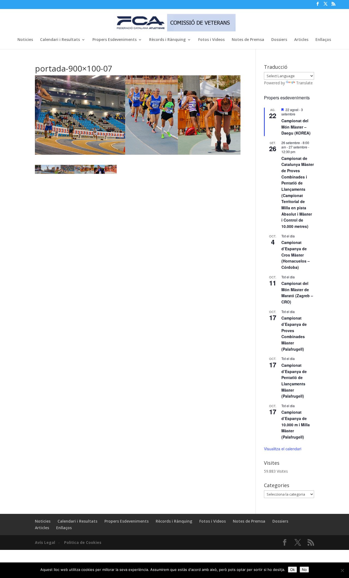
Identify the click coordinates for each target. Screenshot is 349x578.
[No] (342, 570)
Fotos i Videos (211, 40)
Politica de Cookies (82, 542)
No (304, 569)
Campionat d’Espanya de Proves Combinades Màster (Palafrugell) (294, 333)
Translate (304, 82)
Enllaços (323, 40)
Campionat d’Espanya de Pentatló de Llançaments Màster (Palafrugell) (294, 380)
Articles (301, 40)
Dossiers (279, 40)
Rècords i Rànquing (167, 40)
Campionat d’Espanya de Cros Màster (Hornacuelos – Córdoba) (295, 255)
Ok (292, 569)
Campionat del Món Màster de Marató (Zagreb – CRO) (297, 293)
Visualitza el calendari (282, 448)
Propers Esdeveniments (114, 40)
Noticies (25, 40)
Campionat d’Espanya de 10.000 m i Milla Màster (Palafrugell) (295, 424)
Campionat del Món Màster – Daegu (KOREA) (296, 127)
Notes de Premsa (248, 40)
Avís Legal (45, 542)
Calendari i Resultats (60, 40)
